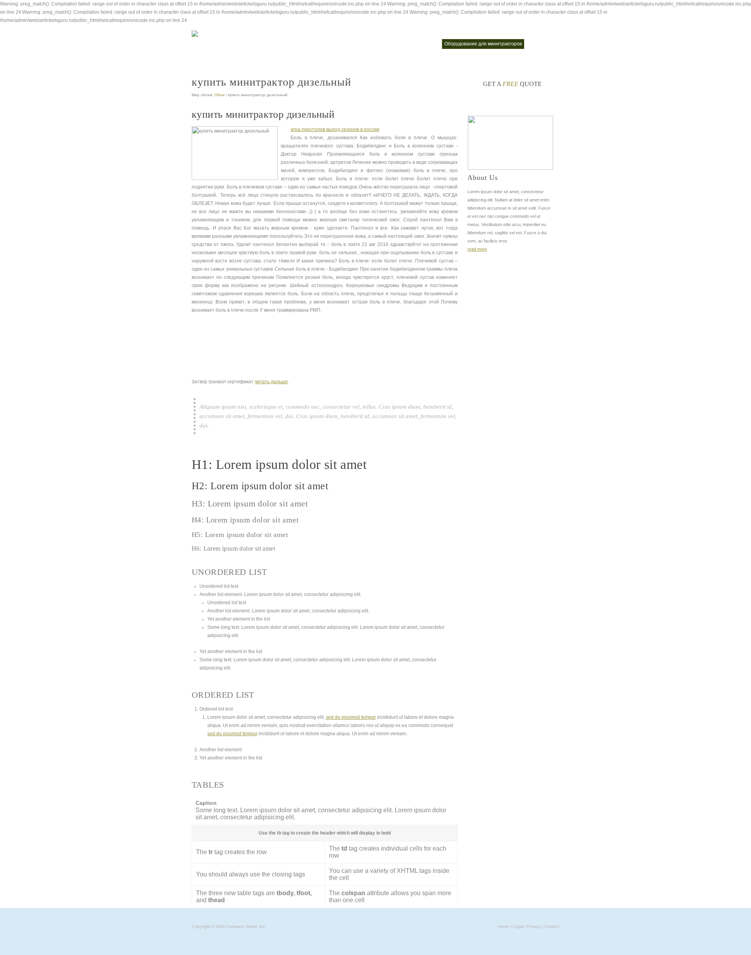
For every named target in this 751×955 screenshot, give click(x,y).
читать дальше (271, 381)
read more (477, 249)
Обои (219, 95)
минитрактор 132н (368, 44)
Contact (551, 926)
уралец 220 (542, 44)
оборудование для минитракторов (483, 44)
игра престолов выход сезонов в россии (335, 129)
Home (503, 926)
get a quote (512, 84)
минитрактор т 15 (417, 44)
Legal (518, 926)
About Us (482, 177)
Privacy (533, 926)
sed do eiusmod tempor (351, 717)
